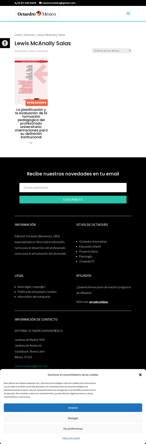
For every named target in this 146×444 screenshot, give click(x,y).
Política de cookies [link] (71, 438)
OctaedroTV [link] (86, 261)
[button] (140, 375)
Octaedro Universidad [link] (92, 242)
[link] (5, 43)
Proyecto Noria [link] (88, 251)
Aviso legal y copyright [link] (31, 287)
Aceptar (73, 407)
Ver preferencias (73, 428)
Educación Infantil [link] (90, 247)
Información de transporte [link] (34, 297)
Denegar (73, 418)
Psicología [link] (85, 256)
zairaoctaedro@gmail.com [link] (31, 366)
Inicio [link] (18, 35)
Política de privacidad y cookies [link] (37, 292)
